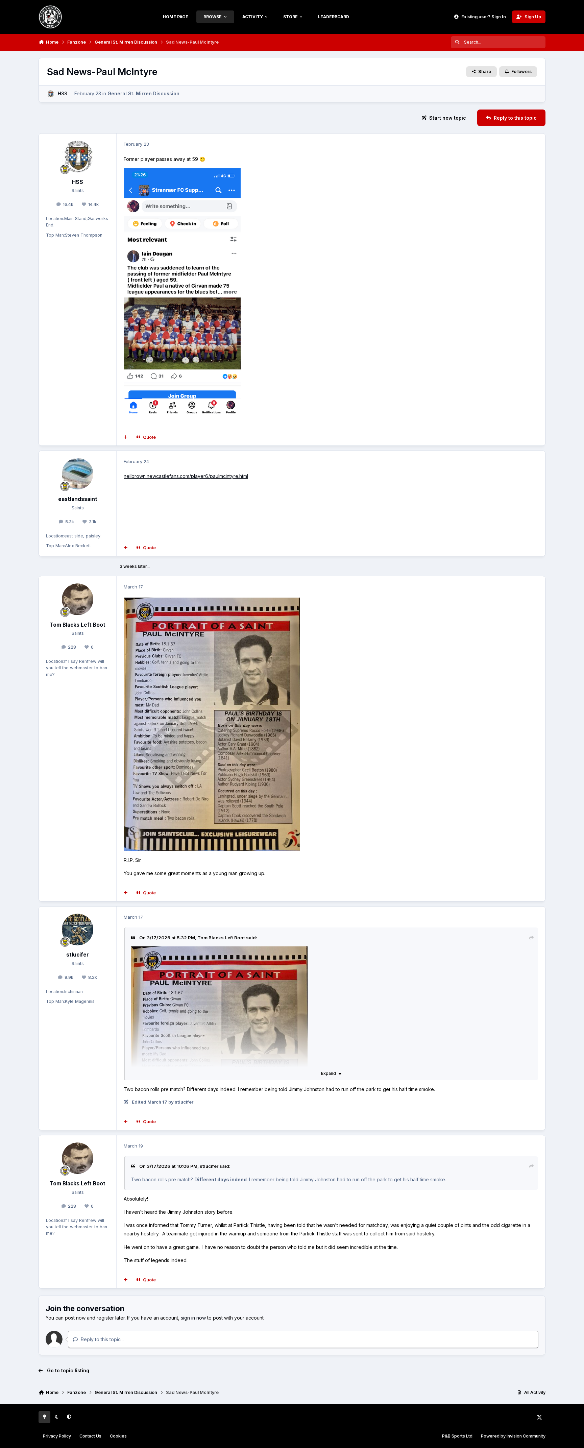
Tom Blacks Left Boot (77, 625)
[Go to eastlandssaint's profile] (78, 474)
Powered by (513, 1436)
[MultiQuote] (125, 437)
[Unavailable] (212, 602)
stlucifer (77, 954)
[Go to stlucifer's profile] (78, 929)
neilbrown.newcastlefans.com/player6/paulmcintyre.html (186, 476)
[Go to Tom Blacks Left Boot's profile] (78, 599)
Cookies (118, 1436)
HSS (62, 93)
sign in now (193, 1318)
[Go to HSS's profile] (50, 93)
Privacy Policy (57, 1436)
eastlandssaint (77, 499)
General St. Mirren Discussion (143, 93)
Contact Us (90, 1436)
